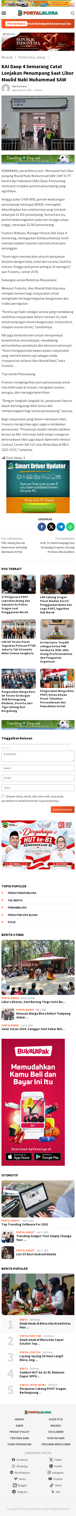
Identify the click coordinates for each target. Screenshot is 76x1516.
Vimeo (22, 1479)
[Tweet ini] (51, 527)
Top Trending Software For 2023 (24, 1224)
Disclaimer (56, 1432)
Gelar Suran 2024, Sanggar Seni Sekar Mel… (33, 1029)
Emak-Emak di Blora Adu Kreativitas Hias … (45, 1325)
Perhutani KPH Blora (22, 915)
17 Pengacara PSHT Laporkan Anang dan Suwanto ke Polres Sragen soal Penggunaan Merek (15, 604)
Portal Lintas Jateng (33, 1384)
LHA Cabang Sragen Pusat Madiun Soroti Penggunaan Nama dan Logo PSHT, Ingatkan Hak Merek (56, 604)
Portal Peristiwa (30, 1336)
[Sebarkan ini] (42, 527)
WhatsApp (22, 1466)
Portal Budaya (10, 998)
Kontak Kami (56, 1438)
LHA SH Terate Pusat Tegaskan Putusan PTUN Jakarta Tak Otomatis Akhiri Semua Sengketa (18, 647)
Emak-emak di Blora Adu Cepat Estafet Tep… (42, 1342)
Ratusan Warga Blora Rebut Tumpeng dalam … (43, 1015)
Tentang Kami (19, 1438)
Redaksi (55, 1425)
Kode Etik (56, 1419)
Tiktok (58, 1485)
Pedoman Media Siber (56, 1444)
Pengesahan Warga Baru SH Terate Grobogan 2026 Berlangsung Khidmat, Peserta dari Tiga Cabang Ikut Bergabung (18, 701)
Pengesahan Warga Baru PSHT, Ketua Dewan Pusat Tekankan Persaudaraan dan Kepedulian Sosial (57, 698)
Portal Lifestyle (30, 1352)
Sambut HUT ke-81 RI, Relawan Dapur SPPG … (42, 1374)
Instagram (58, 1473)
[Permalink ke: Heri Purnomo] (5, 88)
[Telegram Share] (61, 527)
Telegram (22, 1492)
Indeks (19, 1419)
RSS (58, 1492)
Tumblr (58, 1466)
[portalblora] (38, 13)
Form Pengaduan (19, 1444)
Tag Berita (15, 900)
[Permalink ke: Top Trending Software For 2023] (38, 1198)
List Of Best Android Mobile (36, 1254)
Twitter (58, 1460)
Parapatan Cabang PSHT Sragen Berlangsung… (43, 1390)
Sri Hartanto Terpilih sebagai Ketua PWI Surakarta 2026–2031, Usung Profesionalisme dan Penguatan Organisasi (56, 651)
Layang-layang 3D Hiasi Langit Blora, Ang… (41, 1358)
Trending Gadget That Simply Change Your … (43, 1238)
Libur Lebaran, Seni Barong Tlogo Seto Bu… (33, 1002)
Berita (24, 1319)
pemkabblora (17, 907)
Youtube (58, 1479)
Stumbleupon (22, 1473)
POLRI (12, 922)
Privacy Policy (19, 1432)
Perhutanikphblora (22, 893)
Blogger (22, 1485)
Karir (19, 1425)
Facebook (22, 1460)
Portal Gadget (10, 1220)
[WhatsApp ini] (70, 527)
